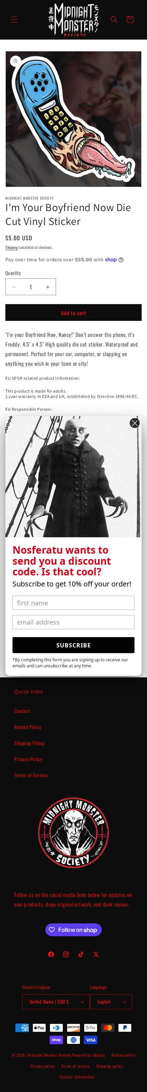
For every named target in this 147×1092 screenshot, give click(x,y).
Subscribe (73, 645)
